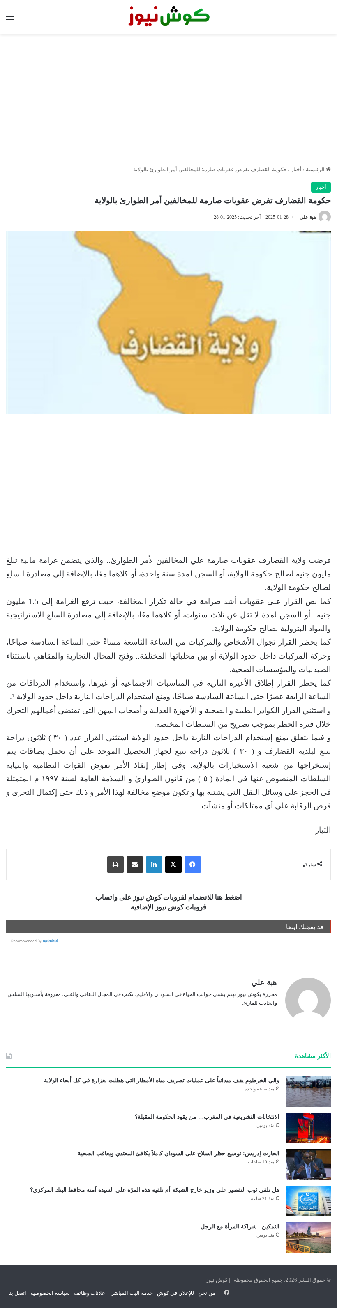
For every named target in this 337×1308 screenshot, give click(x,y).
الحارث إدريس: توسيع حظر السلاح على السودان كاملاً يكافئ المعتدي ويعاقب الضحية (178, 1153)
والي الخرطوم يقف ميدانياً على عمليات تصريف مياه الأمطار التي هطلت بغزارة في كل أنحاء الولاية (161, 1080)
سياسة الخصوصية (50, 1293)
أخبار (296, 169)
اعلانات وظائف (90, 1293)
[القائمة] (10, 20)
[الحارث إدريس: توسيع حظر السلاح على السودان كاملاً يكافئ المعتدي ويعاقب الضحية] (308, 1164)
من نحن (206, 1293)
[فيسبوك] (193, 864)
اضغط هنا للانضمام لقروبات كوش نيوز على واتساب (168, 897)
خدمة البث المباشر (132, 1293)
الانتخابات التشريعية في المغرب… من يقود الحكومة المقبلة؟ (207, 1117)
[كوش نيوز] (168, 17)
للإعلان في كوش (175, 1293)
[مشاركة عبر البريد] (135, 864)
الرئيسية (316, 169)
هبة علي (308, 217)
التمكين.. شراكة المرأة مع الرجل (240, 1226)
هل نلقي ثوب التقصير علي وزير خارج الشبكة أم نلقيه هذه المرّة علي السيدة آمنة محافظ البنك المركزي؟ (154, 1190)
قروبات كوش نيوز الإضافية (168, 907)
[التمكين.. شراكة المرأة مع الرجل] (308, 1237)
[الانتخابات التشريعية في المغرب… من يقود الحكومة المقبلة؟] (308, 1128)
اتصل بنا (17, 1293)
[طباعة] (115, 864)
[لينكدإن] (154, 864)
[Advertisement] (168, 99)
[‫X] (173, 864)
